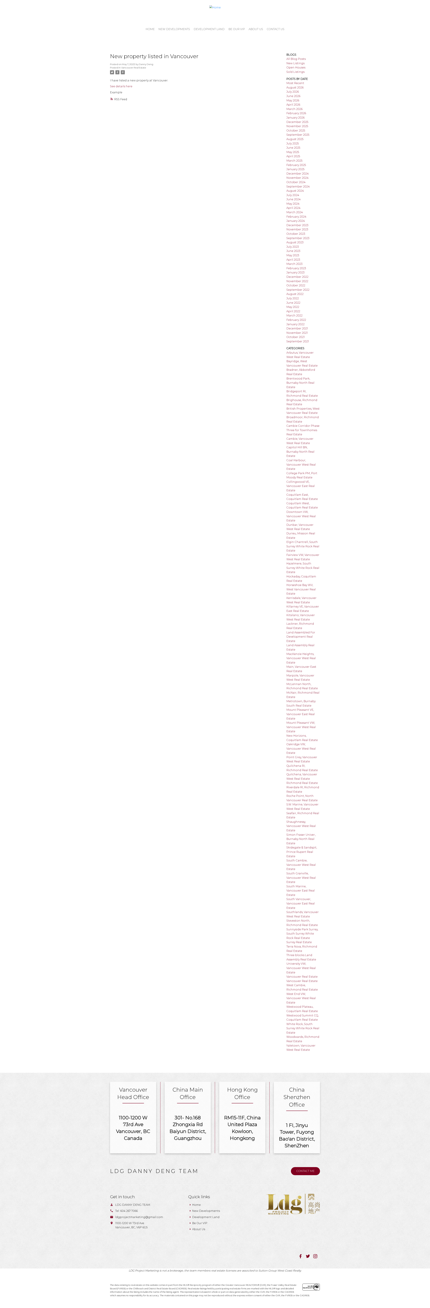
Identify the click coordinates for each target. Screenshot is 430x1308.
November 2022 (297, 281)
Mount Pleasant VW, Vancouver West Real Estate (301, 727)
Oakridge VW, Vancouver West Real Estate (301, 748)
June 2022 (293, 302)
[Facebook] (302, 1257)
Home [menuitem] (150, 29)
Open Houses (295, 67)
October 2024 (296, 182)
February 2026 (296, 113)
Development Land (206, 1217)
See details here (121, 86)
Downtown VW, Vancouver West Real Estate (301, 516)
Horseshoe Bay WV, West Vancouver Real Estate (301, 589)
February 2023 (296, 268)
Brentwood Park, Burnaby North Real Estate (300, 383)
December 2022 (297, 276)
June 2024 (293, 199)
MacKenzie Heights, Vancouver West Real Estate (301, 658)
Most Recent (295, 83)
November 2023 (297, 229)
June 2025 (293, 147)
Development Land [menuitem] (209, 29)
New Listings (295, 63)
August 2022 (295, 294)
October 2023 (295, 233)
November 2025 (297, 126)
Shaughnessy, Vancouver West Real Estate (301, 826)
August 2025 (295, 139)
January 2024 (295, 220)
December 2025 (297, 122)
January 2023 (295, 272)
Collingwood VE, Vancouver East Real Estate (300, 486)
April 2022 (293, 311)
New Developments (206, 1210)
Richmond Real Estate (302, 783)
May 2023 (292, 255)
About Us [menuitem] (256, 29)
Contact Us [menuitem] (275, 29)
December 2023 (297, 225)
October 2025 (295, 130)
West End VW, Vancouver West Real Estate (301, 998)
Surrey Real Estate (299, 942)
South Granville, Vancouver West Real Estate (301, 878)
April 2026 (293, 104)
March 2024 (294, 212)
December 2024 (297, 173)
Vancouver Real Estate (133, 67)
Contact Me (305, 1171)
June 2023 (293, 251)
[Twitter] (309, 1257)
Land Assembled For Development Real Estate (300, 637)
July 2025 (292, 143)
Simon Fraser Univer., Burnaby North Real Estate (301, 839)
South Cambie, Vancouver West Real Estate (301, 865)
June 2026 (293, 96)
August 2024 (295, 190)
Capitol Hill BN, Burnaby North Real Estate (300, 452)
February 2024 (296, 216)
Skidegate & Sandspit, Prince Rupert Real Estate (301, 852)
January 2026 (295, 117)
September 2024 (298, 186)
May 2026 (292, 100)
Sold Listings (295, 71)
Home (196, 1204)
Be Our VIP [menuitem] (236, 29)
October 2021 (295, 337)
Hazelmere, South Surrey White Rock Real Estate (302, 568)
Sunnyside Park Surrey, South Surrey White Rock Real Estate (302, 934)
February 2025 (296, 165)
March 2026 (294, 109)
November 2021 (297, 332)
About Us (198, 1229)
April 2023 (293, 259)
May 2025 (292, 152)
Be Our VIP (199, 1223)
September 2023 (297, 238)
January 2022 (295, 324)
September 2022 (297, 289)
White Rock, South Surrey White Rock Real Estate (302, 1028)
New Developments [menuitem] (174, 29)
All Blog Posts (296, 59)
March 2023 (294, 264)
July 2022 (292, 298)
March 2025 (294, 160)
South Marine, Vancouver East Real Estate (300, 891)
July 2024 (292, 195)
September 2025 (297, 134)
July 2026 (292, 91)
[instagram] (316, 1257)
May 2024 (292, 203)
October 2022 (295, 285)
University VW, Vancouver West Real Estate (301, 968)
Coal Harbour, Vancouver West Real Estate (301, 464)
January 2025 (295, 169)
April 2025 (293, 156)
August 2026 (295, 87)
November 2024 (297, 177)
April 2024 (293, 208)
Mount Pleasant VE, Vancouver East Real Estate (300, 714)
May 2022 (292, 307)
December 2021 (297, 328)
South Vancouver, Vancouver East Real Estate (300, 903)
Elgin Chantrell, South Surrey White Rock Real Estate (302, 546)
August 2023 (295, 242)
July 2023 (292, 246)
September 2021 (297, 341)
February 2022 (296, 319)
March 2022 (294, 315)
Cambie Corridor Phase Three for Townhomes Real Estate (302, 430)
